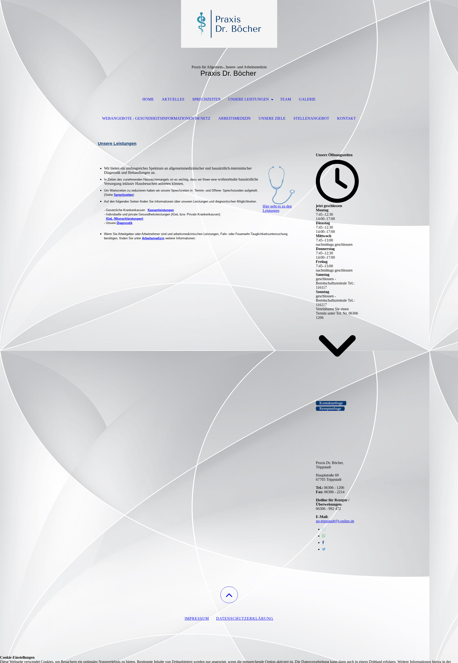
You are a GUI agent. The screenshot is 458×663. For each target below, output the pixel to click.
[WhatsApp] (323, 536)
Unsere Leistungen (249, 99)
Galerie (307, 99)
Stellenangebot (311, 118)
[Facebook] (323, 542)
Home (148, 99)
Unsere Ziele (272, 118)
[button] (229, 595)
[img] (229, 24)
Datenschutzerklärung (244, 618)
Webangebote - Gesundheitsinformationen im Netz (156, 118)
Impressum (197, 618)
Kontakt (346, 118)
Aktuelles (173, 99)
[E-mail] (324, 529)
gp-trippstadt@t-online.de (335, 521)
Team (285, 99)
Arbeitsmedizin (234, 118)
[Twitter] (324, 549)
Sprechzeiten (206, 99)
